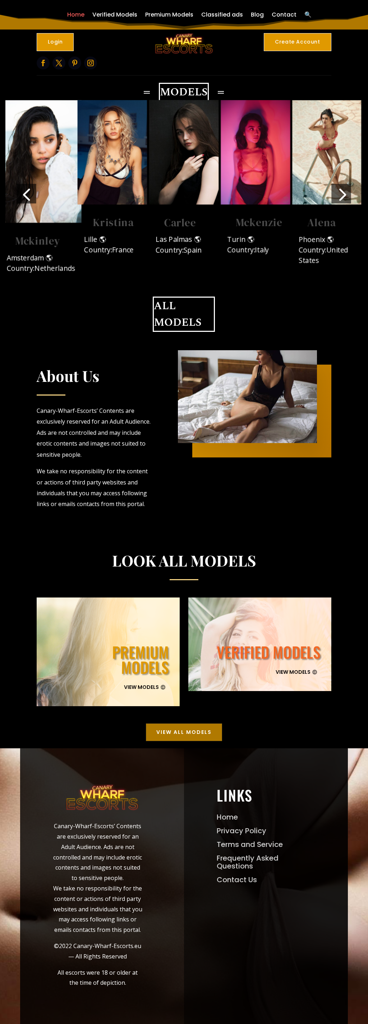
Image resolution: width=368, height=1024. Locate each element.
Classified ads (222, 14)
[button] (26, 193)
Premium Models (169, 14)
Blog (257, 14)
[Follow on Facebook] (43, 63)
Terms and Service (250, 844)
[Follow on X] (58, 63)
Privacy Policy (241, 831)
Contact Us (237, 880)
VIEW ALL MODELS (184, 732)
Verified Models (114, 14)
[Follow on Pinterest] (74, 63)
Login (55, 41)
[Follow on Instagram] (90, 63)
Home (75, 14)
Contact (284, 14)
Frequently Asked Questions (248, 862)
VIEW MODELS (141, 687)
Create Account (297, 41)
